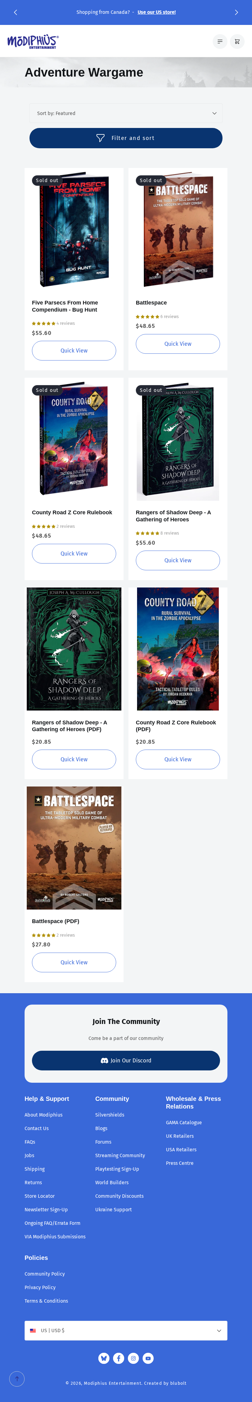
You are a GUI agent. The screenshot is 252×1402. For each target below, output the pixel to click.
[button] (15, 12)
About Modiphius (43, 1115)
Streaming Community (120, 1155)
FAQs (30, 1142)
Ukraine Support (113, 1210)
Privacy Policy (40, 1287)
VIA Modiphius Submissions (55, 1237)
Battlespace (151, 303)
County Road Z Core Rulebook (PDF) (176, 726)
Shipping (35, 1169)
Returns (33, 1182)
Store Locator (40, 1196)
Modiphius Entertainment (112, 1383)
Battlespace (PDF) (55, 921)
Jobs (29, 1155)
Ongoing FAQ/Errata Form (53, 1223)
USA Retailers (181, 1150)
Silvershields (109, 1115)
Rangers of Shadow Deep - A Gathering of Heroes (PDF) (69, 726)
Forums (103, 1142)
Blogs (101, 1128)
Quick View (74, 350)
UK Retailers (180, 1136)
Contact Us (37, 1128)
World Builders (111, 1182)
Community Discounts (119, 1196)
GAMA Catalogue (184, 1122)
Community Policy (45, 1274)
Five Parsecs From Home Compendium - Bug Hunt (65, 306)
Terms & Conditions (46, 1301)
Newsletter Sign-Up (46, 1210)
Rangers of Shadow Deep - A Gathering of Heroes (173, 516)
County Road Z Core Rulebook (72, 512)
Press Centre (180, 1163)
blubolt (178, 1383)
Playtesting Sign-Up (117, 1169)
